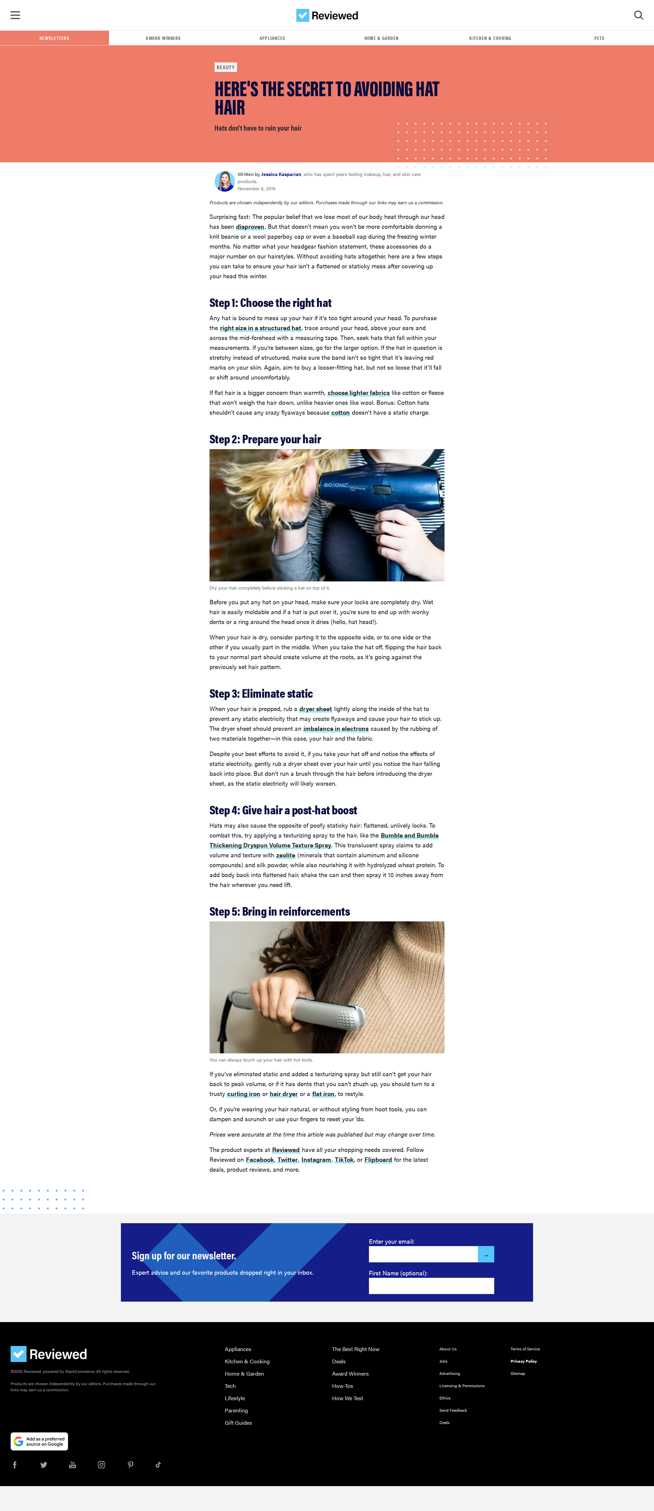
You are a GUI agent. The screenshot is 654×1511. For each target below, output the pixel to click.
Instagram (316, 1159)
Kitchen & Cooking (490, 37)
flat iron (323, 1093)
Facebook (260, 1159)
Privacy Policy (524, 1361)
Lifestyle (235, 1398)
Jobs (443, 1361)
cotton (340, 412)
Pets (599, 37)
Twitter (288, 1159)
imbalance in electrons (336, 728)
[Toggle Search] (638, 15)
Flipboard (378, 1159)
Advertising (449, 1373)
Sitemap (518, 1373)
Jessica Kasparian (281, 174)
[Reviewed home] (327, 15)
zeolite (285, 854)
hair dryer (284, 1093)
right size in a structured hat (260, 327)
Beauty (226, 67)
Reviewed (286, 1149)
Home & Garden (381, 37)
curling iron (243, 1093)
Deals (339, 1361)
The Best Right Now (355, 1349)
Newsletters (54, 37)
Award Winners (163, 37)
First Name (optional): (398, 1273)
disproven (250, 226)
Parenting (236, 1410)
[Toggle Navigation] (15, 15)
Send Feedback (453, 1410)
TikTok (344, 1159)
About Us (448, 1349)
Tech (230, 1386)
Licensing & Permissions (462, 1385)
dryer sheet (315, 708)
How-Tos (342, 1386)
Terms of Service (525, 1349)
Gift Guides (238, 1422)
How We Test (347, 1398)
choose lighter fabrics (359, 392)
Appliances (273, 37)
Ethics (445, 1398)
